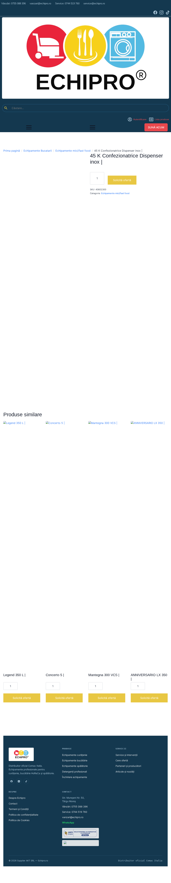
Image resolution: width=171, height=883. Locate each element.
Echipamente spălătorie (75, 765)
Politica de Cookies (19, 820)
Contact (13, 803)
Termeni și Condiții (19, 809)
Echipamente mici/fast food (73, 150)
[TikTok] (26, 781)
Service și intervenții (126, 755)
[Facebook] (11, 781)
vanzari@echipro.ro (72, 817)
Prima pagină (11, 150)
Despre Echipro (17, 797)
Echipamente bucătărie (74, 760)
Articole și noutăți (125, 771)
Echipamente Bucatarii (38, 150)
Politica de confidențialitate (23, 814)
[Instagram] (19, 781)
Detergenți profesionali (74, 771)
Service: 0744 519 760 (74, 811)
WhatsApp (68, 822)
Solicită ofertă (122, 180)
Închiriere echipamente (74, 777)
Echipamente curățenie (74, 755)
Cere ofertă (122, 760)
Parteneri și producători (128, 765)
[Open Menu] (29, 127)
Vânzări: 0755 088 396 (75, 806)
